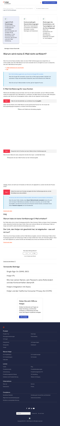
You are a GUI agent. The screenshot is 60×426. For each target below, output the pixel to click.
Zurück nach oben (7, 211)
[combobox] (46, 8)
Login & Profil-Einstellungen (9, 10)
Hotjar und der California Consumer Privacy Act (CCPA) (29, 291)
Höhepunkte (6, 344)
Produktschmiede (7, 369)
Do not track (41, 413)
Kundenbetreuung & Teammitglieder (24, 8)
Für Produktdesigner (7, 357)
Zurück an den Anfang (8, 261)
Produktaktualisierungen (36, 369)
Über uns (5, 384)
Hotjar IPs (11, 276)
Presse (32, 386)
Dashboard (33, 344)
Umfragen (5, 339)
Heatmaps (33, 334)
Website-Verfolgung (35, 377)
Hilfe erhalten (23, 317)
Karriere (33, 384)
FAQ (7, 69)
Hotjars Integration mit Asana (19, 287)
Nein (34, 253)
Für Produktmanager (35, 354)
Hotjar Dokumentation (8, 8)
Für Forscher (34, 357)
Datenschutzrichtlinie (36, 397)
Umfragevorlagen (35, 342)
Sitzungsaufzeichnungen (9, 336)
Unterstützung (6, 371)
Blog (32, 366)
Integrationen (6, 342)
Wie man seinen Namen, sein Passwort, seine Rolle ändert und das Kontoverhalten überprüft (30, 281)
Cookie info (34, 413)
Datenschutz (6, 386)
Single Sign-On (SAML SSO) (18, 271)
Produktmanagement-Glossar (10, 374)
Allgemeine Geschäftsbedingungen (11, 397)
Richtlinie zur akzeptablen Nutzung (11, 400)
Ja (26, 253)
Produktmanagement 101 (37, 371)
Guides (4, 366)
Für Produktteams (7, 354)
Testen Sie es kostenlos (49, 2)
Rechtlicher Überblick (8, 395)
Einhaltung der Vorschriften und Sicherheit (40, 395)
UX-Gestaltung (34, 374)
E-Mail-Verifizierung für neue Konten (15, 67)
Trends (4, 347)
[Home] (7, 3)
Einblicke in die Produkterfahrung (10, 377)
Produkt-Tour (6, 334)
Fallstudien (5, 359)
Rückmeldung (34, 336)
